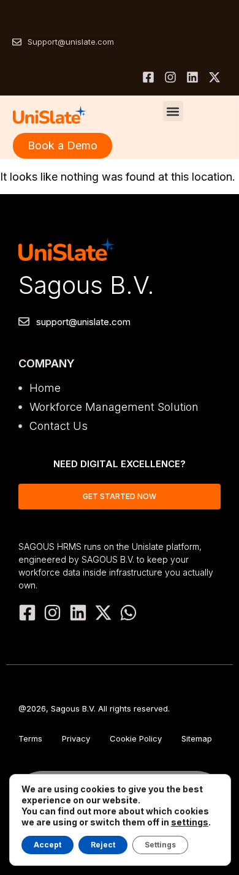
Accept (47, 844)
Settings (160, 844)
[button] (173, 111)
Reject (103, 844)
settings (189, 822)
